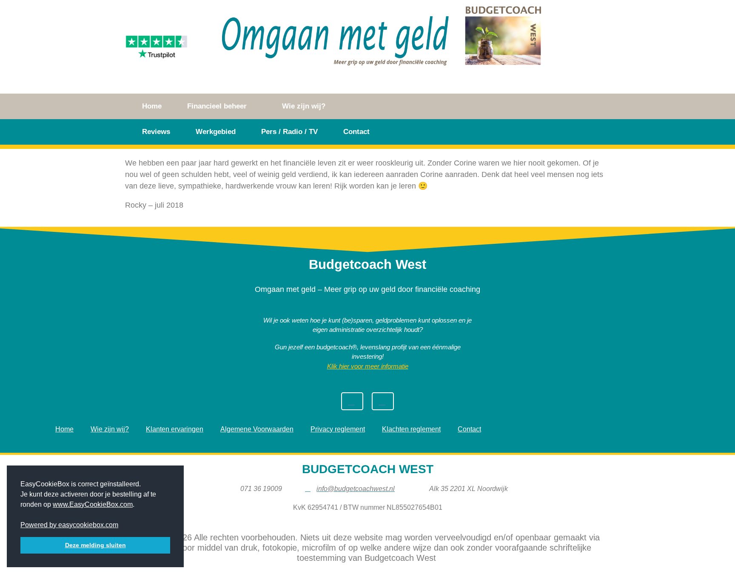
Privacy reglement (338, 429)
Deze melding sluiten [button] (95, 545)
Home (152, 106)
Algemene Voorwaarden (256, 429)
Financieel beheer (217, 106)
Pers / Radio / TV (289, 132)
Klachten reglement (411, 429)
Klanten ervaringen (174, 429)
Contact (356, 132)
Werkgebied (216, 132)
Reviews (156, 132)
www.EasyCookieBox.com (93, 504)
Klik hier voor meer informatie (367, 366)
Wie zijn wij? (303, 106)
